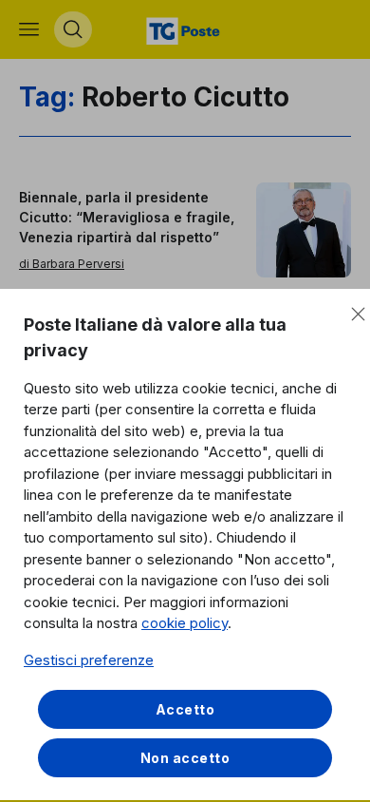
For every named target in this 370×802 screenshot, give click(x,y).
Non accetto (185, 758)
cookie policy (184, 623)
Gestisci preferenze (89, 660)
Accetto (185, 709)
